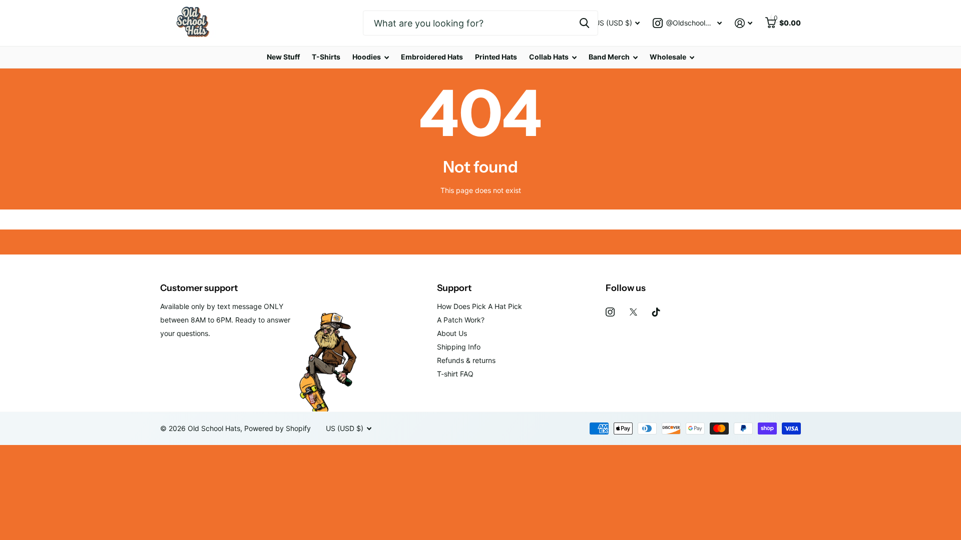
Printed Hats (496, 56)
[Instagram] (610, 312)
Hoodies (366, 56)
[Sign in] (743, 23)
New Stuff (283, 56)
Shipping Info (458, 346)
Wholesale (668, 56)
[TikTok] (656, 312)
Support (454, 288)
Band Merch (609, 56)
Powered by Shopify (277, 428)
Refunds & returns (466, 360)
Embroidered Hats (432, 56)
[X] (633, 312)
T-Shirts (326, 56)
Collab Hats (549, 56)
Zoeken (584, 23)
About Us (452, 333)
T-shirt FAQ (455, 374)
